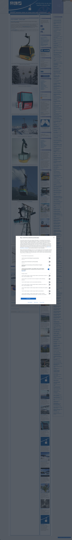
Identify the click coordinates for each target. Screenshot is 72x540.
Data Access (36, 302)
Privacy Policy (42, 302)
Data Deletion (30, 302)
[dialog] (36, 270)
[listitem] (36, 255)
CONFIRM (28, 298)
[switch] (49, 258)
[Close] (54, 238)
